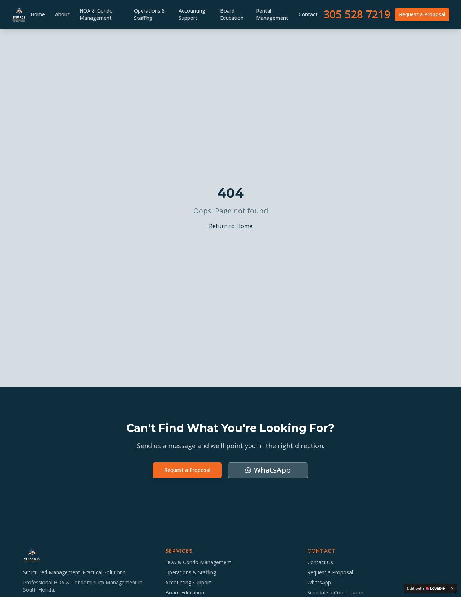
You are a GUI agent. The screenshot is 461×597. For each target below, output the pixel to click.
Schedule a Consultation (335, 592)
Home (38, 14)
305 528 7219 (356, 14)
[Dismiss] (452, 588)
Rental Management (272, 14)
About (62, 14)
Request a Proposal (422, 14)
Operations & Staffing (150, 14)
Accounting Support (192, 14)
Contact (308, 14)
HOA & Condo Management (96, 14)
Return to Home (230, 226)
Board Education (231, 14)
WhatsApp (319, 582)
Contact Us (320, 562)
